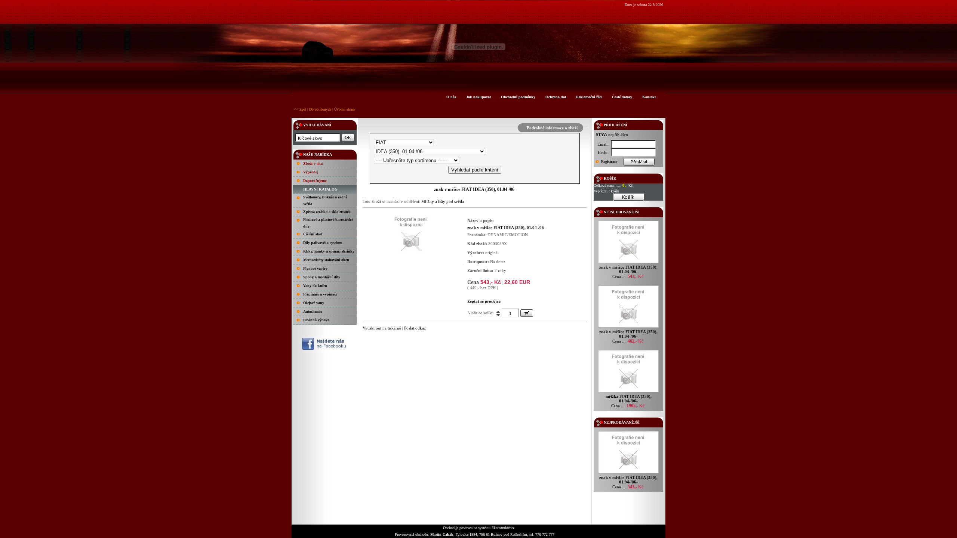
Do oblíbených (320, 109)
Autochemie (312, 311)
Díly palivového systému (322, 243)
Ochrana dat (555, 97)
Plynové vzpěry (315, 268)
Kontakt (649, 97)
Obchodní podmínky (518, 97)
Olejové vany (313, 303)
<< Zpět (300, 109)
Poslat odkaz (415, 328)
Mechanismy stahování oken (326, 260)
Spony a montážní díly (321, 277)
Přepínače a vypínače (320, 294)
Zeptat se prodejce (484, 301)
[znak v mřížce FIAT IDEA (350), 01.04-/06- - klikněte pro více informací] (628, 263)
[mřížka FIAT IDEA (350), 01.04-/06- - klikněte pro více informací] (628, 392)
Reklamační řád (589, 97)
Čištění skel (312, 234)
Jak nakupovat (478, 97)
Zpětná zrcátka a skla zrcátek (327, 212)
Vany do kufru (315, 286)
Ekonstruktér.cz (503, 528)
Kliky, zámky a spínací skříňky (328, 251)
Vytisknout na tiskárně (382, 328)
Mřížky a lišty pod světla (442, 201)
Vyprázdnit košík (606, 191)
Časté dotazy (622, 97)
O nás (451, 97)
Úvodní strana (344, 109)
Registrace (609, 162)
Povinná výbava (316, 320)
